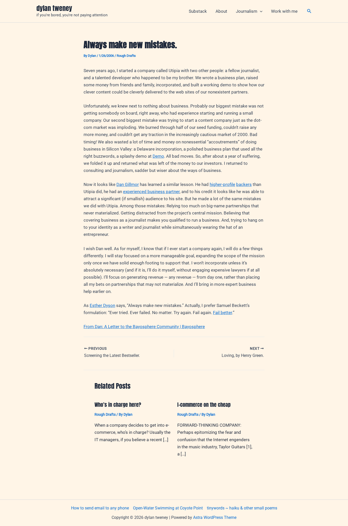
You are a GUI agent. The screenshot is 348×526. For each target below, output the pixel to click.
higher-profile (222, 184)
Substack (198, 11)
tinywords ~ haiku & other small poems (242, 508)
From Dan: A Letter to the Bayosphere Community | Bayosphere (144, 326)
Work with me (284, 11)
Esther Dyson (102, 305)
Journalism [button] (246, 11)
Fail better (222, 312)
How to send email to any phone (100, 508)
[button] (259, 11)
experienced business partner (151, 191)
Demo (158, 156)
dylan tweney (54, 8)
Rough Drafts (126, 56)
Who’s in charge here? (118, 405)
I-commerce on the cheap (204, 405)
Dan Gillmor (127, 184)
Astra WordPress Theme (214, 517)
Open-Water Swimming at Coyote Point (168, 508)
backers (244, 184)
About (221, 11)
